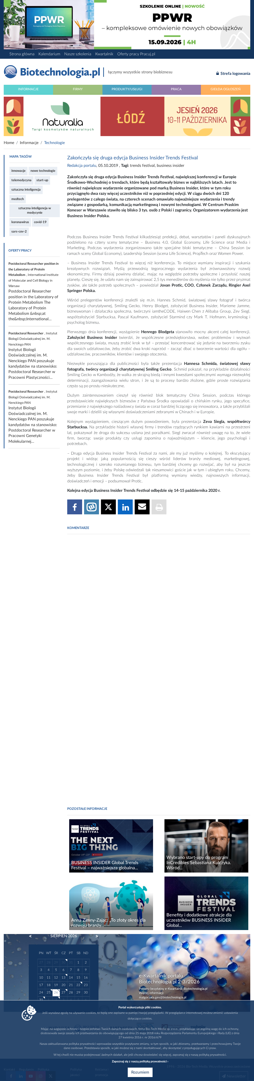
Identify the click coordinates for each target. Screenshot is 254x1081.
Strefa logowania (235, 74)
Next (94, 936)
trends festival (142, 166)
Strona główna (21, 54)
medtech (17, 199)
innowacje (18, 170)
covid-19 (40, 222)
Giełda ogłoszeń (226, 89)
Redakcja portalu (81, 166)
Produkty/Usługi (127, 89)
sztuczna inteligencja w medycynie (34, 210)
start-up (42, 180)
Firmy (78, 89)
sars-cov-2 (19, 231)
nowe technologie (43, 170)
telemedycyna (21, 180)
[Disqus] (158, 606)
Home (9, 143)
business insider (170, 166)
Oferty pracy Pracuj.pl (136, 54)
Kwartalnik (104, 54)
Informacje (28, 89)
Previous (33, 936)
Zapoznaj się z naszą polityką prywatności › (140, 1061)
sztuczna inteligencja (26, 189)
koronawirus (20, 222)
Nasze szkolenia (77, 54)
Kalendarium (49, 54)
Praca (176, 89)
